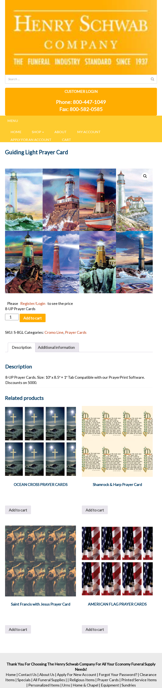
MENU (12, 121)
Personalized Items (44, 685)
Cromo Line (54, 332)
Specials (24, 679)
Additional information (56, 347)
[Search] (152, 79)
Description (21, 347)
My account (89, 132)
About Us (46, 674)
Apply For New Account (76, 674)
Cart (66, 140)
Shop (37, 132)
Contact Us (27, 674)
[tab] (21, 347)
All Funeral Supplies (49, 679)
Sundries (129, 685)
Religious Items (82, 679)
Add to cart (32, 318)
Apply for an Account (31, 140)
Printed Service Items (139, 679)
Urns (66, 685)
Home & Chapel (85, 685)
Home (16, 132)
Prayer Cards (75, 332)
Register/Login (32, 303)
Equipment (110, 685)
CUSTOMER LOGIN (81, 91)
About (60, 132)
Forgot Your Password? (118, 674)
